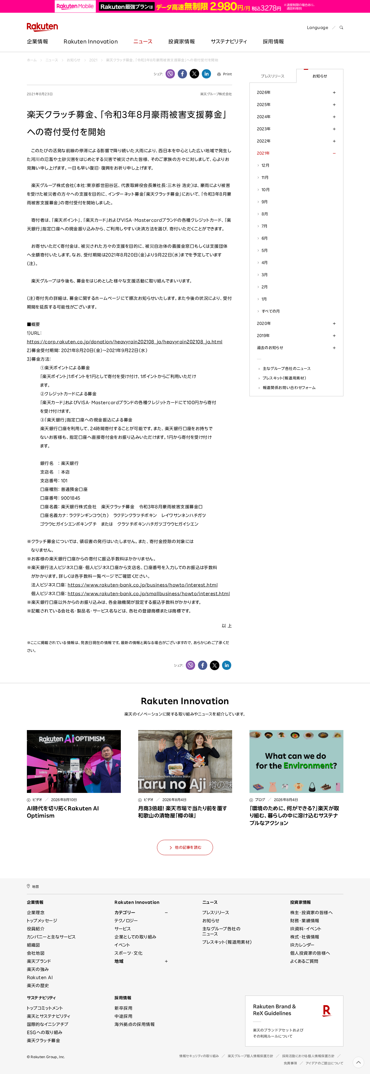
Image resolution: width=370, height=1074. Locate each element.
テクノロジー (126, 921)
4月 (265, 263)
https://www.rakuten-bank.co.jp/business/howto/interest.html (143, 585)
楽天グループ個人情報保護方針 (250, 1055)
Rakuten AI (40, 977)
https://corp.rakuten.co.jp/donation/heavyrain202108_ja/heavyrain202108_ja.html (125, 342)
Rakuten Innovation (91, 41)
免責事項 (290, 1063)
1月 (264, 299)
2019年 (263, 335)
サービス (122, 929)
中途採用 (123, 1016)
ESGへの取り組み (44, 1032)
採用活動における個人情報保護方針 (308, 1055)
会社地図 (36, 953)
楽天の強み (38, 969)
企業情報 (37, 41)
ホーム (32, 60)
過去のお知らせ (270, 348)
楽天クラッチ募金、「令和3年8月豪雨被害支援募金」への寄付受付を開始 (162, 60)
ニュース (143, 41)
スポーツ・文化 (128, 953)
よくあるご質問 (304, 961)
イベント (122, 945)
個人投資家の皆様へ (310, 953)
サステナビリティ (229, 41)
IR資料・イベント (306, 929)
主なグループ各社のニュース (287, 368)
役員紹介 (36, 929)
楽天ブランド (39, 961)
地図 (35, 886)
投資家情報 (181, 41)
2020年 (264, 323)
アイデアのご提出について (324, 1063)
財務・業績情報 (304, 921)
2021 (93, 60)
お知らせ (73, 60)
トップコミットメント (45, 1008)
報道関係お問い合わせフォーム (289, 388)
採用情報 (122, 998)
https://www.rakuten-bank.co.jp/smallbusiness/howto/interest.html (149, 593)
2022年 (264, 141)
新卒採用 (123, 1008)
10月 (266, 190)
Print (227, 74)
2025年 (264, 104)
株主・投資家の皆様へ (311, 912)
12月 (265, 165)
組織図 (33, 945)
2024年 (264, 117)
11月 (265, 177)
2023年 (264, 129)
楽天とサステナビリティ (49, 1016)
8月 (265, 214)
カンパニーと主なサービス (51, 937)
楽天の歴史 (38, 985)
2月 (265, 287)
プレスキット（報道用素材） (284, 378)
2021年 (263, 153)
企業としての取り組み (135, 937)
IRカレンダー (302, 945)
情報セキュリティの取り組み (199, 1055)
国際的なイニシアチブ (48, 1024)
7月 (265, 226)
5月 (265, 250)
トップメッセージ (42, 921)
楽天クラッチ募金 (43, 1040)
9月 (265, 202)
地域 (118, 961)
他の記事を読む (188, 847)
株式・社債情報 (304, 937)
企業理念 (36, 912)
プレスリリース (272, 76)
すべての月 (271, 311)
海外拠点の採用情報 (134, 1024)
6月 (265, 238)
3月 (265, 275)
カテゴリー (124, 912)
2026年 (264, 92)
